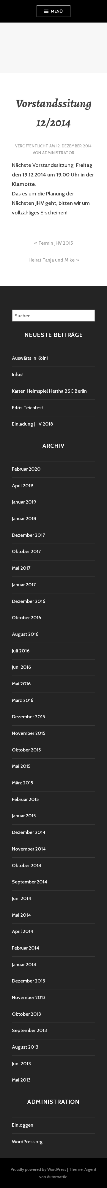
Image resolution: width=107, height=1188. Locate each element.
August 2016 (25, 634)
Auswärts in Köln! (30, 358)
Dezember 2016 (28, 601)
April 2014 (22, 931)
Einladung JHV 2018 (32, 424)
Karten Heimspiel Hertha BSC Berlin (49, 391)
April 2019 (22, 485)
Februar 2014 (25, 948)
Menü (57, 11)
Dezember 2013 (28, 981)
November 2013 (28, 997)
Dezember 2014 (28, 832)
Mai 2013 (21, 1080)
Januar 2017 (24, 584)
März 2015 (22, 783)
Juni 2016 (21, 667)
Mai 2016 (21, 684)
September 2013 (29, 1030)
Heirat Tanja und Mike (52, 260)
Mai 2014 (21, 915)
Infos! (17, 374)
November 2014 (29, 849)
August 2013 (25, 1047)
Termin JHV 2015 (55, 243)
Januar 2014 (24, 964)
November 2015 (28, 733)
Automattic (57, 1176)
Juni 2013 (21, 1063)
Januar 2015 (24, 815)
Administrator (58, 152)
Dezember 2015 (28, 716)
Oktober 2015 (26, 750)
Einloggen (22, 1125)
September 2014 (29, 882)
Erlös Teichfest (27, 407)
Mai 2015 (21, 766)
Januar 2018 (24, 518)
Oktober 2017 (26, 551)
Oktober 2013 (26, 1014)
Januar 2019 (24, 502)
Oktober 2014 (26, 865)
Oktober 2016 (26, 617)
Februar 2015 (25, 799)
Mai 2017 (21, 568)
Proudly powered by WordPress (38, 1169)
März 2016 (22, 700)
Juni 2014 (21, 898)
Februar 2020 (26, 469)
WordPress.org (27, 1141)
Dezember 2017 (28, 535)
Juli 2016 (20, 651)
